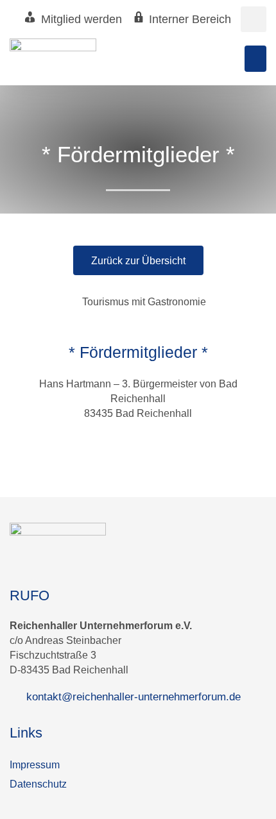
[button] (253, 19)
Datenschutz (38, 783)
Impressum (35, 764)
